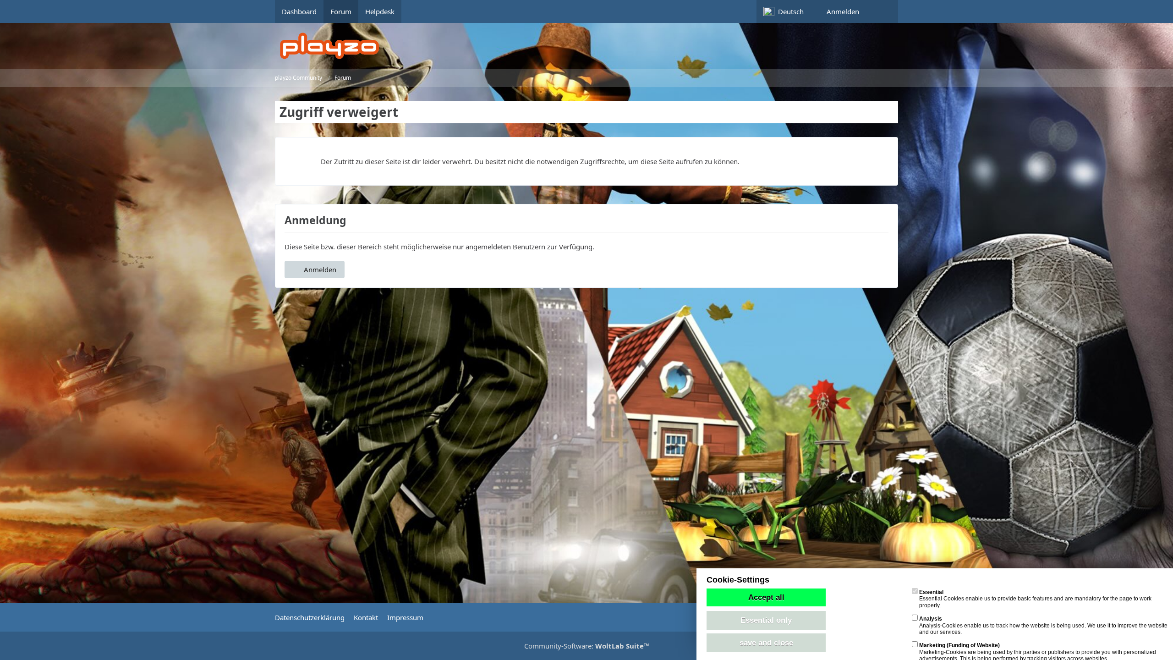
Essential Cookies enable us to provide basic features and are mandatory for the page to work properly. (1035, 599)
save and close (766, 642)
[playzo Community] (593, 46)
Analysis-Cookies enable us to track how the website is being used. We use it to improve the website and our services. (1043, 625)
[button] (788, 11)
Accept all (766, 597)
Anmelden (843, 11)
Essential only (766, 620)
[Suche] (882, 11)
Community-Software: (586, 645)
